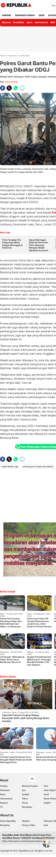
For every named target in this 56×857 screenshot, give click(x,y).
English (47, 802)
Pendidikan (18, 22)
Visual (25, 802)
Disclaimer (5, 825)
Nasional (6, 22)
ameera (6, 15)
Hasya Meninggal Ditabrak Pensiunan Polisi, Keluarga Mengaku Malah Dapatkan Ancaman (38, 245)
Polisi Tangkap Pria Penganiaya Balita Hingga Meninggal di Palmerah (12, 244)
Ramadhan (27, 807)
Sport (29, 22)
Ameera (3, 786)
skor (41, 15)
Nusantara (12, 55)
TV (1, 807)
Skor (46, 786)
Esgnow (4, 802)
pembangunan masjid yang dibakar (38, 466)
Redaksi (26, 821)
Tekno (25, 798)
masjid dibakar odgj (9, 466)
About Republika (8, 821)
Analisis (25, 794)
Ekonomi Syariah (25, 15)
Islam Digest (50, 790)
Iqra (24, 790)
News (3, 794)
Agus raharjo (11, 81)
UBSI (52, 22)
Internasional (41, 22)
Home (2, 55)
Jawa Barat (24, 55)
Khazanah (4, 790)
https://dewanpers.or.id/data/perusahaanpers (24, 841)
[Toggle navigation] (3, 5)
